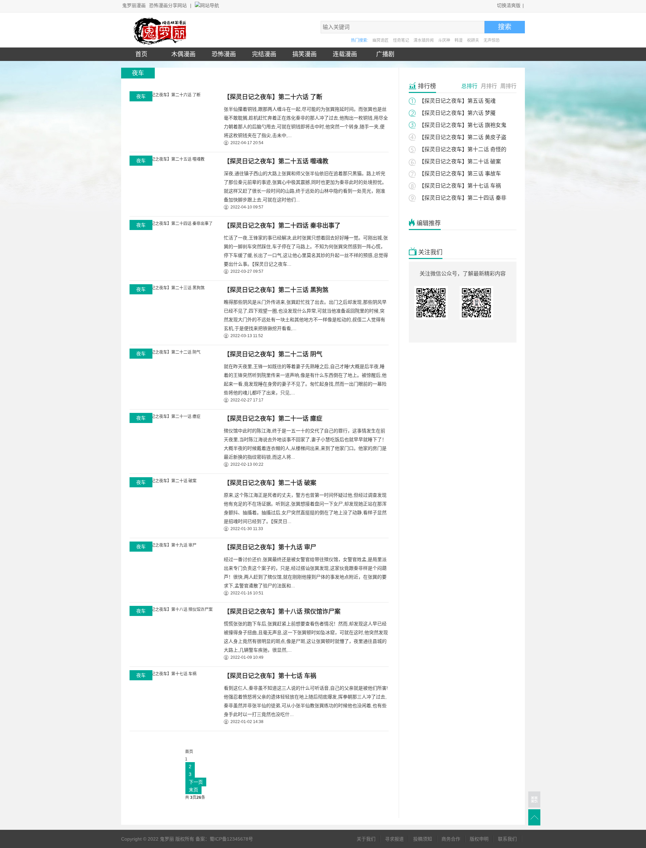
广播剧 (383, 54)
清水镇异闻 (424, 40)
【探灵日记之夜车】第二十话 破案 (270, 483)
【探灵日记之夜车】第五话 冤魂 (457, 101)
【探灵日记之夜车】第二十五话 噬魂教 (276, 161)
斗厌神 (444, 40)
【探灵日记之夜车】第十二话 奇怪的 (462, 149)
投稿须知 (422, 839)
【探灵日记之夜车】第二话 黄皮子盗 (462, 137)
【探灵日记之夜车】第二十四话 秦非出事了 (282, 225)
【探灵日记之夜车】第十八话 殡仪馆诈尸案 (282, 611)
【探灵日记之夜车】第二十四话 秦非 (462, 198)
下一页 (196, 782)
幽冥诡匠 (380, 40)
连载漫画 (343, 54)
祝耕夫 (473, 40)
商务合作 (450, 839)
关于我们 (366, 839)
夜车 (141, 96)
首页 (141, 54)
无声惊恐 (491, 40)
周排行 (508, 86)
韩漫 (459, 40)
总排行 (469, 86)
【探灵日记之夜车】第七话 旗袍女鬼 (462, 125)
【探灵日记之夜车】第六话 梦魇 (457, 113)
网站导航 (209, 5)
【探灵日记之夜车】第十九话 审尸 (270, 547)
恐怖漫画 (222, 54)
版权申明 (479, 839)
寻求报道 (394, 839)
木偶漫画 (181, 54)
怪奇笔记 (401, 40)
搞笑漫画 (303, 54)
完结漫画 (262, 54)
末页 (193, 789)
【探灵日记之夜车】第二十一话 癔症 (273, 418)
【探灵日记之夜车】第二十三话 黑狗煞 (276, 290)
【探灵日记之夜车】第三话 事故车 (460, 173)
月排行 (489, 86)
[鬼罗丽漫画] (161, 43)
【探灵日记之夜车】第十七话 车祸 (270, 676)
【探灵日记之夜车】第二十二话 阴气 (273, 354)
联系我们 (507, 839)
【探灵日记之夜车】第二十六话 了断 (273, 97)
